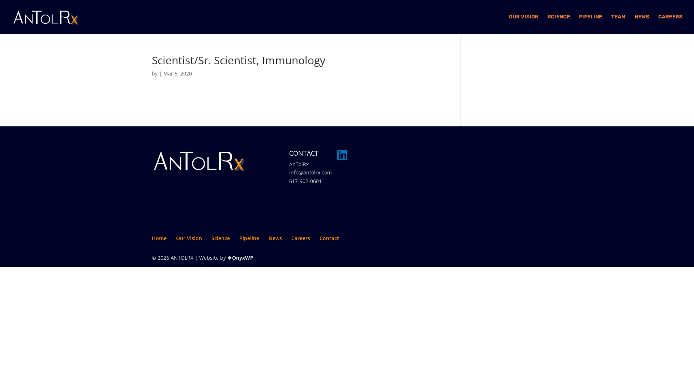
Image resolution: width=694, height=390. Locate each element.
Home (159, 238)
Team (618, 17)
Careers (670, 17)
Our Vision (524, 17)
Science (559, 17)
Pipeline (590, 17)
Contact (329, 238)
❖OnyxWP (240, 257)
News (642, 17)
